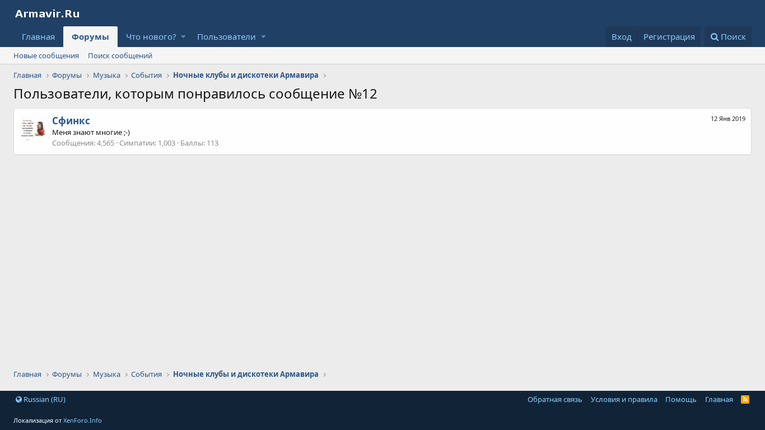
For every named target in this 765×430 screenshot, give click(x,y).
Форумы (90, 36)
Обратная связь (555, 399)
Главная (38, 36)
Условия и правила (624, 399)
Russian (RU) (44, 399)
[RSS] (745, 399)
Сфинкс (71, 120)
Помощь (681, 399)
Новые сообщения (46, 55)
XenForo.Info (82, 420)
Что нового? (151, 36)
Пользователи (226, 36)
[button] (183, 36)
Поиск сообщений (120, 55)
